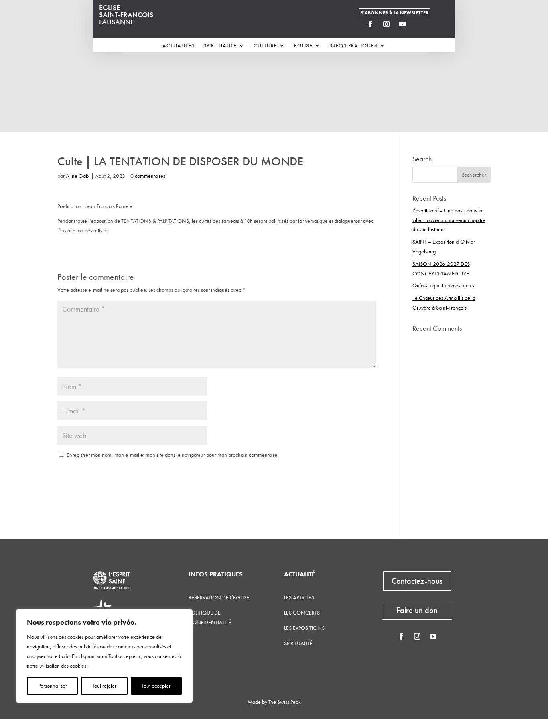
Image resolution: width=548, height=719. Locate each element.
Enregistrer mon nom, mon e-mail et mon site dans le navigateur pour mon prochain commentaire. (172, 454)
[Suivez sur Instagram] (386, 24)
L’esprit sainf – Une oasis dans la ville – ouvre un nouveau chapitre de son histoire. (448, 220)
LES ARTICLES (299, 597)
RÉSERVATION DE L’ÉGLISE (219, 597)
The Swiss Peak (284, 701)
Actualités (178, 46)
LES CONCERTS (302, 612)
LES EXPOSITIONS (304, 627)
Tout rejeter (104, 685)
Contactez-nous (417, 581)
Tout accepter (156, 685)
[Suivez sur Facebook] (370, 24)
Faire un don (417, 610)
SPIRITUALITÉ (298, 643)
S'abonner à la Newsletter (394, 13)
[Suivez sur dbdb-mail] (418, 24)
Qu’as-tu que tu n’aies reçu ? (443, 285)
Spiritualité (220, 46)
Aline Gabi (78, 175)
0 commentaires (147, 175)
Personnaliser (52, 685)
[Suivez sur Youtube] (402, 24)
